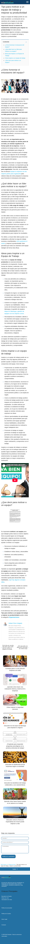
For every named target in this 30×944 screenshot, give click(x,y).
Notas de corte (5, 898)
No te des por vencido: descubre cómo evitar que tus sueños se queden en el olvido (8, 647)
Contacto (4, 924)
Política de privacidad (7, 907)
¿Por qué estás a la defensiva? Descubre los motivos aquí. (22, 647)
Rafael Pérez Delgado (15, 623)
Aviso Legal (4, 919)
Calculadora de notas (7, 899)
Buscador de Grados (7, 896)
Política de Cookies (6, 913)
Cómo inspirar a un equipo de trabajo (15, 58)
